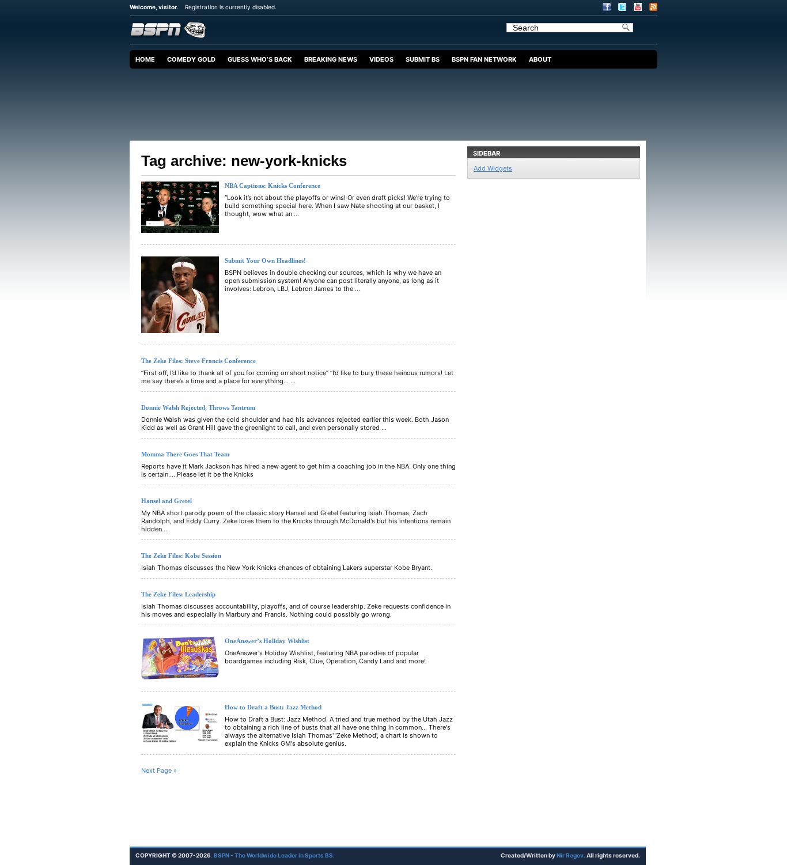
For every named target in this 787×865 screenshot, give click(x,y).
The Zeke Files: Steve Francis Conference (198, 360)
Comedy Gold (191, 59)
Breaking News (330, 59)
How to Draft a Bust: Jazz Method (273, 707)
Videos (381, 59)
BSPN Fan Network (484, 59)
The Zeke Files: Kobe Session (181, 555)
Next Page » (159, 770)
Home (145, 59)
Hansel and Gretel (166, 500)
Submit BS (423, 59)
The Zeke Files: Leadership (178, 594)
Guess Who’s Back (260, 59)
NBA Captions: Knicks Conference (272, 185)
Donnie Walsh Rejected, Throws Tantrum (198, 407)
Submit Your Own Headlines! (265, 260)
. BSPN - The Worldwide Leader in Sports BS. (273, 855)
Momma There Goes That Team (185, 454)
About (540, 59)
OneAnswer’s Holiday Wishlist (267, 640)
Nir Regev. (572, 855)
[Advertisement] (396, 100)
